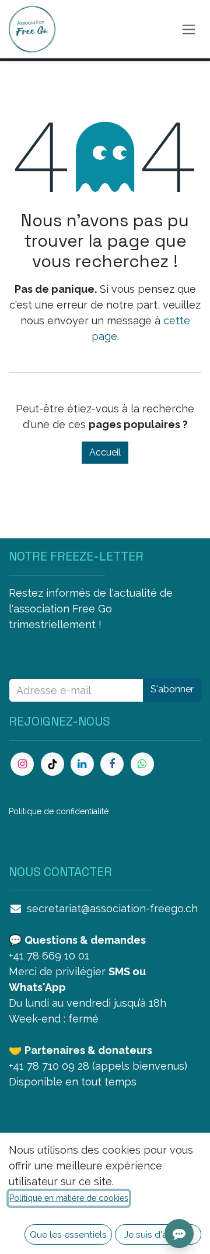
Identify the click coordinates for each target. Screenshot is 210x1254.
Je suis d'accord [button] (158, 1234)
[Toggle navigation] (188, 29)
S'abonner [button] (172, 689)
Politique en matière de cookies (68, 1198)
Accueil (105, 452)
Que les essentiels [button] (68, 1234)
